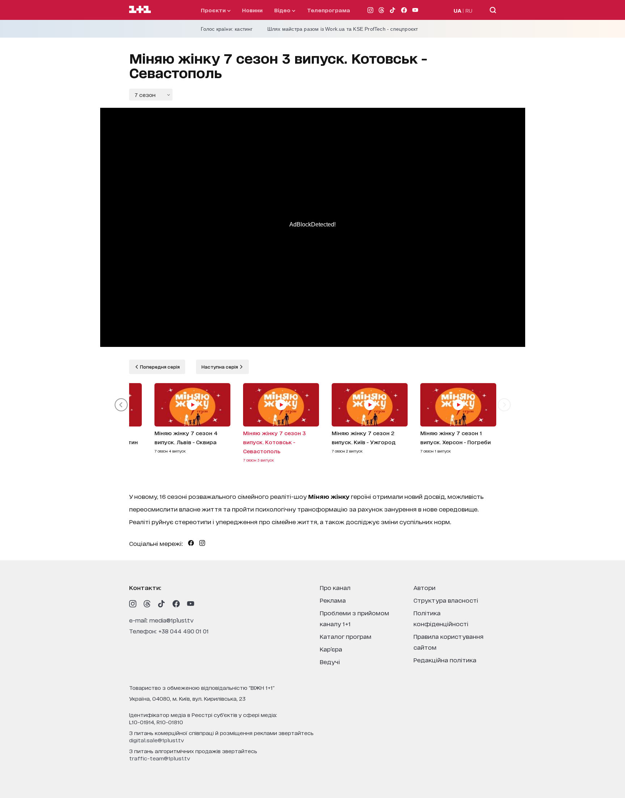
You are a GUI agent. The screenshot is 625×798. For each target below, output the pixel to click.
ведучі (330, 661)
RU (468, 10)
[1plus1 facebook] (176, 603)
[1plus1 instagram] (132, 603)
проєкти (214, 10)
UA (458, 10)
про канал (335, 587)
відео (283, 10)
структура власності (445, 600)
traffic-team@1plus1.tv (159, 758)
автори (424, 587)
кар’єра (331, 648)
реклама (333, 600)
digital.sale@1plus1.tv (156, 740)
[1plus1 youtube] (190, 603)
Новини (252, 10)
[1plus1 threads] (147, 603)
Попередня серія (159, 366)
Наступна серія (220, 366)
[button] (121, 404)
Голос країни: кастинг (227, 29)
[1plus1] (140, 10)
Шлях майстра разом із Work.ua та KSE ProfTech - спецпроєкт (342, 29)
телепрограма (328, 10)
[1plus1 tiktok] (161, 603)
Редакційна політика (444, 659)
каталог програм (345, 636)
